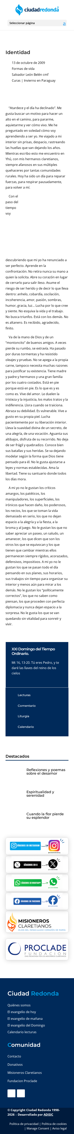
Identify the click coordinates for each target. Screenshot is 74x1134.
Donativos (15, 1064)
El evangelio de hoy (21, 1012)
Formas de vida (23, 68)
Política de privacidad (23, 1124)
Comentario (27, 706)
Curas (16, 80)
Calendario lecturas (22, 1032)
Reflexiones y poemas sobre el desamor (45, 772)
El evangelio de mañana (25, 1018)
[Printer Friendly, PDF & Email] (56, 93)
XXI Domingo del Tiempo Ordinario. (33, 651)
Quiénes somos (19, 1005)
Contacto (14, 1056)
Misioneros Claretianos (24, 1072)
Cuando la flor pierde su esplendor (45, 816)
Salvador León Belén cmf (30, 74)
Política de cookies (54, 1124)
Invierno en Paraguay (39, 80)
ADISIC (48, 1114)
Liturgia (23, 716)
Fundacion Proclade (22, 1081)
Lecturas (24, 695)
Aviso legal (59, 1128)
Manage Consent (38, 1128)
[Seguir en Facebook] (11, 1093)
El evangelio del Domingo (26, 1025)
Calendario (26, 727)
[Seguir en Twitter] (21, 1093)
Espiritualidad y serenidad (40, 794)
